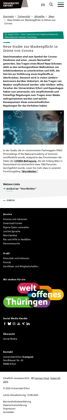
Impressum (9, 408)
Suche (51, 4)
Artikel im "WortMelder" (21, 188)
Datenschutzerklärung (15, 405)
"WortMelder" (29, 171)
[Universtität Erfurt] (14, 4)
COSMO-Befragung (25, 160)
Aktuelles (39, 16)
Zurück (11, 200)
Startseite (8, 16)
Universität (23, 16)
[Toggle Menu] (61, 4)
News (51, 16)
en (43, 4)
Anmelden (8, 412)
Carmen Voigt (41, 378)
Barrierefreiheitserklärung (17, 401)
